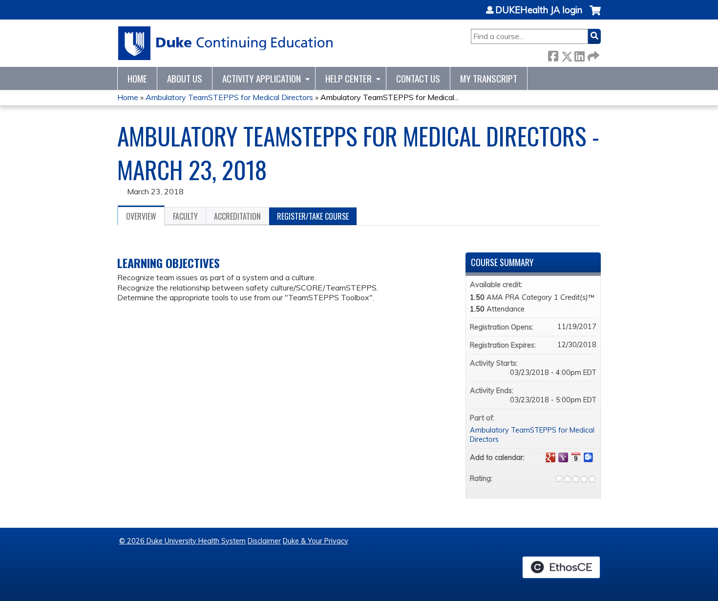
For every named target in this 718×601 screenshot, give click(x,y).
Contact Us (418, 78)
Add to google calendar (550, 457)
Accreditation (237, 216)
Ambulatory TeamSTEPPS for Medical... (389, 97)
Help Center (348, 78)
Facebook (553, 54)
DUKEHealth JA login (538, 10)
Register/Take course (313, 216)
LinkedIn (579, 54)
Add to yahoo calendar (563, 457)
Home (137, 78)
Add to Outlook (588, 457)
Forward (592, 54)
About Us (184, 78)
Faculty (185, 216)
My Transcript (488, 78)
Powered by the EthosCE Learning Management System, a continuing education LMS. (561, 567)
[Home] (226, 43)
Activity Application (261, 78)
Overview (141, 216)
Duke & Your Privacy (315, 541)
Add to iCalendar (576, 457)
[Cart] (595, 15)
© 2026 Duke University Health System (182, 541)
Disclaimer (264, 541)
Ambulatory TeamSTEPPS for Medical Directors (229, 97)
